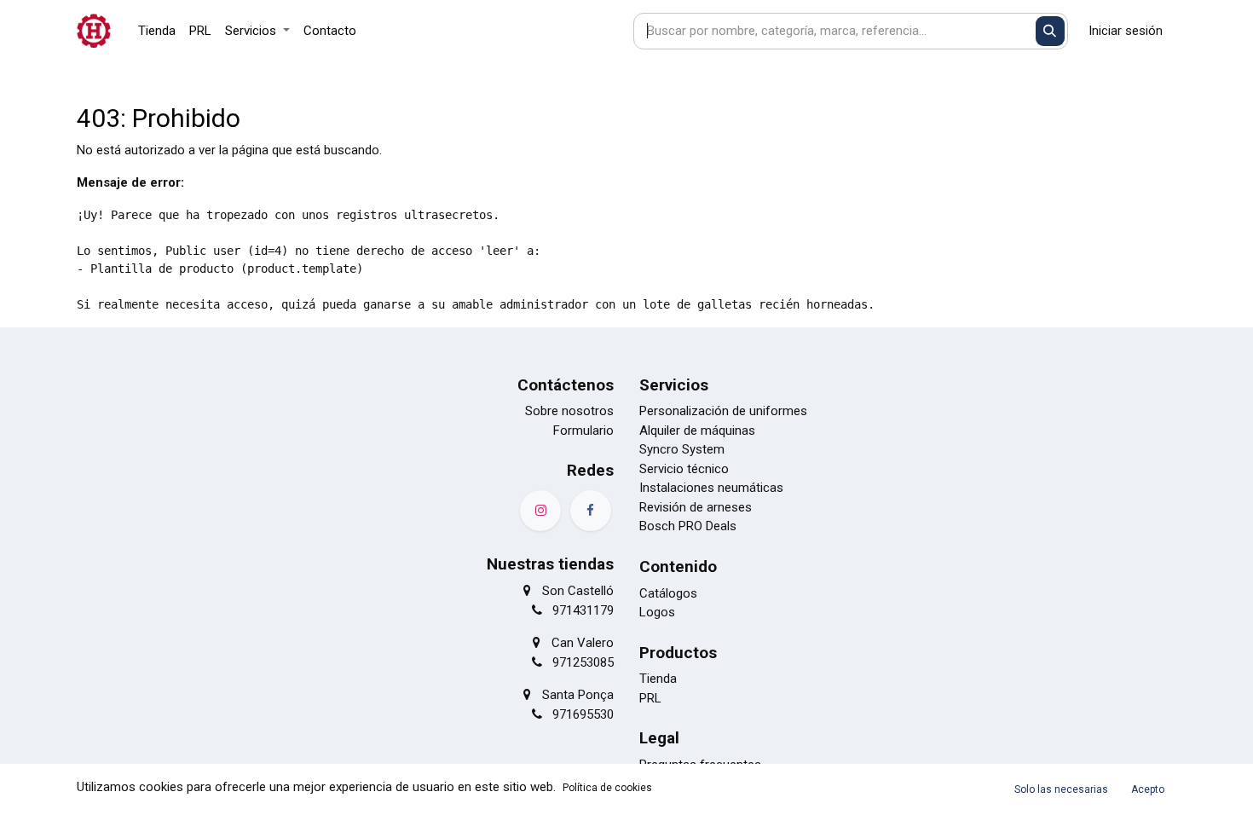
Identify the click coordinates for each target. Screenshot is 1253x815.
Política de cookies (607, 788)
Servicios (673, 385)
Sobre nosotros (569, 411)
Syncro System (682, 449)
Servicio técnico (684, 469)
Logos (657, 612)
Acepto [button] (1147, 789)
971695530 (583, 714)
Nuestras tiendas (550, 564)
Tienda (658, 678)
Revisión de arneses (695, 507)
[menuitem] (156, 31)
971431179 (583, 610)
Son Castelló (578, 590)
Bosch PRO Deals (687, 526)
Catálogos (668, 593)
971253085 (583, 662)
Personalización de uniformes (723, 411)
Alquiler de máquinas (697, 430)
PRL (650, 698)
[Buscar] (1050, 31)
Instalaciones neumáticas (711, 487)
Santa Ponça (578, 694)
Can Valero (582, 642)
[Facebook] (590, 510)
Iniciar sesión (1125, 30)
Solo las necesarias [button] (1061, 789)
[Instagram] (540, 510)
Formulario (583, 430)
